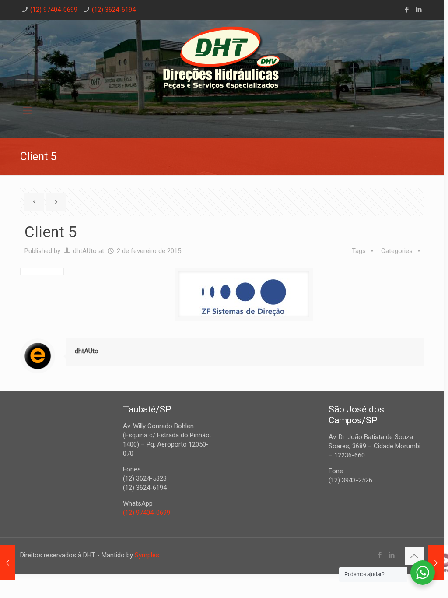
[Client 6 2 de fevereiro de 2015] (436, 562)
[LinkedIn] (419, 10)
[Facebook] (407, 10)
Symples (147, 555)
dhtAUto (85, 251)
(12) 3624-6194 (114, 10)
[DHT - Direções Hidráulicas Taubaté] (222, 59)
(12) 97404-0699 (53, 10)
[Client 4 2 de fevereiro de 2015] (7, 562)
